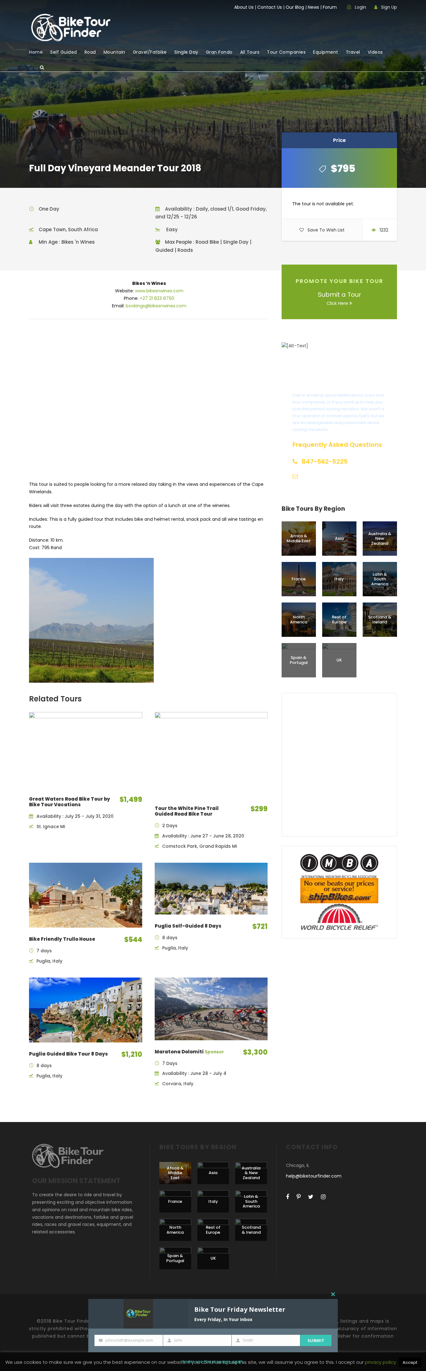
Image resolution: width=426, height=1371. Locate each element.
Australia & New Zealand (379, 538)
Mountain (114, 52)
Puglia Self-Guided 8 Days (188, 926)
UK (339, 660)
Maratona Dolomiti (189, 1051)
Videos (375, 52)
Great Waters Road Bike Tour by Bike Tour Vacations (69, 802)
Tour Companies (286, 52)
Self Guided (63, 52)
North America (298, 619)
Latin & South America (379, 579)
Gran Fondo (219, 52)
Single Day (186, 52)
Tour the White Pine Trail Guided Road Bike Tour (187, 811)
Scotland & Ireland (379, 619)
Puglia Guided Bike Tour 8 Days (68, 1054)
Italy (339, 579)
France (299, 579)
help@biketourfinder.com (313, 1176)
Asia (339, 538)
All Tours (250, 52)
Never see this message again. (213, 1361)
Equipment (325, 52)
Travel (353, 52)
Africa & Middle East (299, 538)
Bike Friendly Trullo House (62, 939)
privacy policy (381, 1362)
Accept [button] (410, 1362)
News (313, 7)
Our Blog (295, 7)
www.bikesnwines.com (159, 291)
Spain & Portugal (299, 660)
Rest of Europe (339, 619)
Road (90, 52)
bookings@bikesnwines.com (156, 306)
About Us (244, 7)
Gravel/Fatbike (150, 52)
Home (36, 52)
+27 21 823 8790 (157, 298)
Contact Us (269, 7)
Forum (330, 7)
